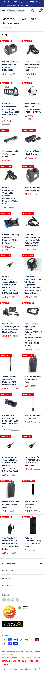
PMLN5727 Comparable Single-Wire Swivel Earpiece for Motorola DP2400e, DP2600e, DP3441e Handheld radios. (33, 284)
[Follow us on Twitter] (8, 600)
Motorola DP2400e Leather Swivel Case (32, 379)
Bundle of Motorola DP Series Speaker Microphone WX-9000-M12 (32, 66)
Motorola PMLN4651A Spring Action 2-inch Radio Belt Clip (32, 542)
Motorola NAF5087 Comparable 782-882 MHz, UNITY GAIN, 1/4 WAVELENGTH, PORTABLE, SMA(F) (10, 464)
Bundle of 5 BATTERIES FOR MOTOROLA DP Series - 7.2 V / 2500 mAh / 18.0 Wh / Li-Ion (10, 110)
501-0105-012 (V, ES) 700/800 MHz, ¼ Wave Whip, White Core (32, 461)
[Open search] (32, 10)
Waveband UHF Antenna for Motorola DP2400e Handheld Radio (10, 380)
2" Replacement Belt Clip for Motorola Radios (11, 154)
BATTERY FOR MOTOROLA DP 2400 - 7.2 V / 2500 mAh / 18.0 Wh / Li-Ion (10, 421)
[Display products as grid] (37, 35)
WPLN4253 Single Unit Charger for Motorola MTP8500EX (10, 66)
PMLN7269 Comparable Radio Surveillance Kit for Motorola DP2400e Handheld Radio (32, 240)
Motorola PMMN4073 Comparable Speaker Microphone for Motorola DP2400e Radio (10, 195)
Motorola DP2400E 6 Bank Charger (32, 152)
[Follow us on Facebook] (4, 600)
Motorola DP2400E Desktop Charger (32, 188)
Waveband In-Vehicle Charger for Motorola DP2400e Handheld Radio (10, 328)
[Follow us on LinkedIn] (17, 600)
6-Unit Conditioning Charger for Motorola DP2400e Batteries (10, 239)
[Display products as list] (41, 35)
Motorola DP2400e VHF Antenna (32, 416)
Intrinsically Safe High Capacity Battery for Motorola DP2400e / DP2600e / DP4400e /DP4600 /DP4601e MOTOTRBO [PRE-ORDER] (33, 335)
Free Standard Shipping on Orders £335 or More (22, 2)
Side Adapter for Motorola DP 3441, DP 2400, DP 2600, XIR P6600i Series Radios (10, 543)
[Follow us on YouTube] (13, 600)
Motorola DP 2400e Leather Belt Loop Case (10, 504)
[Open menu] (3, 10)
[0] (39, 10)
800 (26, 5)
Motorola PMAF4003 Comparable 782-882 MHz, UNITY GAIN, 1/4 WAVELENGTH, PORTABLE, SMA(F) (10, 284)
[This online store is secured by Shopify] (23, 606)
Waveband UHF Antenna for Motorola (31, 504)
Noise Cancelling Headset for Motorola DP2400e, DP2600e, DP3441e (32, 108)
